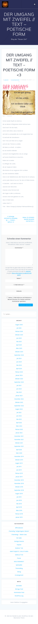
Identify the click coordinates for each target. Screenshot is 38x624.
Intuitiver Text (19, 548)
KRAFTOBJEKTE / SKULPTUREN (19, 551)
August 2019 (19, 463)
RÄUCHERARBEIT (19, 561)
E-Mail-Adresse (19, 285)
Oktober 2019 (19, 460)
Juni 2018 (19, 500)
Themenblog (19, 568)
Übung (19, 572)
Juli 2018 (19, 497)
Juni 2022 (19, 416)
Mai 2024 (19, 365)
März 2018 (19, 510)
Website (19, 291)
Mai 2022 (19, 419)
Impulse (19, 544)
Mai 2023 (19, 392)
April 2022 (19, 422)
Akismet (28, 271)
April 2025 (19, 345)
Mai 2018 (19, 504)
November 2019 (19, 456)
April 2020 (19, 449)
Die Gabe (19, 538)
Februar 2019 (19, 473)
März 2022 (19, 426)
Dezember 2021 (19, 436)
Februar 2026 (19, 331)
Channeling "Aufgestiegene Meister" (19, 531)
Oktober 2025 (19, 335)
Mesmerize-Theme (19, 618)
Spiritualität (19, 565)
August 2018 (19, 493)
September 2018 (19, 490)
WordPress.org (19, 596)
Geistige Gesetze (19, 541)
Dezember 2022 (19, 399)
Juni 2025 (19, 338)
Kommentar (19, 248)
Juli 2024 (19, 358)
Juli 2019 (19, 466)
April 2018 (19, 507)
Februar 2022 (19, 429)
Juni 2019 (19, 470)
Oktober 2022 (19, 402)
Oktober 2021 (19, 443)
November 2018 (19, 483)
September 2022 (19, 406)
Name (19, 278)
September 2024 (19, 355)
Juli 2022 (19, 412)
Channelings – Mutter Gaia (19, 534)
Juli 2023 (19, 385)
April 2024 (19, 368)
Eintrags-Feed (19, 589)
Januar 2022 (19, 433)
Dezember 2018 (19, 480)
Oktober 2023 (19, 379)
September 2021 (19, 446)
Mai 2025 (19, 341)
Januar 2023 (19, 395)
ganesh (6, 80)
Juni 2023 (19, 389)
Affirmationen (19, 528)
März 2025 (19, 348)
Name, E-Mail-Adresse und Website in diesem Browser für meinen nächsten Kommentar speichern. (19, 299)
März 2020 (19, 453)
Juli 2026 (19, 328)
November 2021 (19, 439)
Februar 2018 (19, 514)
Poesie (19, 558)
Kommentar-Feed (19, 592)
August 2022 (19, 409)
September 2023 (19, 382)
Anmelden (19, 585)
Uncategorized (15, 80)
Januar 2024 (19, 375)
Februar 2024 (19, 372)
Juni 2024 (19, 362)
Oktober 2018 (19, 487)
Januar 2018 (19, 517)
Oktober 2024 (19, 351)
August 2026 (19, 324)
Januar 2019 (19, 476)
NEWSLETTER (19, 555)
